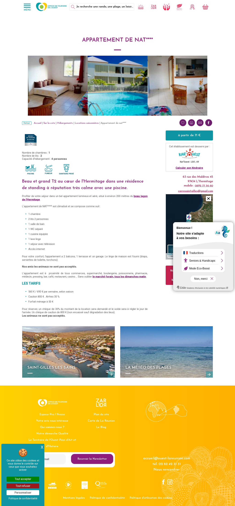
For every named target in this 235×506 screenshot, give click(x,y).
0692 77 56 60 (204, 185)
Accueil (37, 123)
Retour (27, 123)
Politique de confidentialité (107, 498)
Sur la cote (49, 123)
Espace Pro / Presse (52, 414)
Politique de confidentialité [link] (23, 498)
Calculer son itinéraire (189, 167)
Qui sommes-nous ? (52, 427)
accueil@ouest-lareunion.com (166, 458)
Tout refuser (23, 486)
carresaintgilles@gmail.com (195, 191)
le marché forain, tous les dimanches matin (119, 276)
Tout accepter (23, 479)
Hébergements (65, 123)
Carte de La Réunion (101, 420)
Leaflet (170, 254)
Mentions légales (74, 498)
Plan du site (101, 414)
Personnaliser (22, 492)
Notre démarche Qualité (52, 433)
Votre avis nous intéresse (52, 420)
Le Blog (101, 427)
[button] (208, 198)
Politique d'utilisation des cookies (151, 498)
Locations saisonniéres (87, 123)
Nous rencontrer (166, 469)
